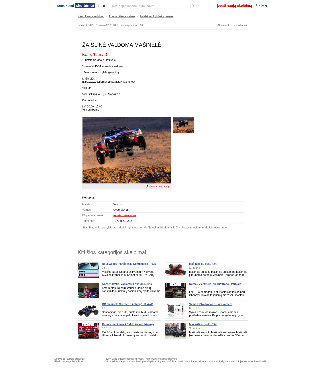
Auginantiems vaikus (122, 16)
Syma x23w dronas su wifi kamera (210, 304)
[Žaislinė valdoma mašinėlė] (126, 182)
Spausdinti (223, 25)
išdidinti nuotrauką (159, 186)
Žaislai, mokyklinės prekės (156, 16)
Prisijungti (262, 5)
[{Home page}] (103, 5)
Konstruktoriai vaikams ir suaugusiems (127, 284)
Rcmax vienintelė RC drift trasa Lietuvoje (128, 324)
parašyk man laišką (125, 215)
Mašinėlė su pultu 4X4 (203, 263)
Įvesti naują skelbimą (234, 6)
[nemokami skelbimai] (77, 5)
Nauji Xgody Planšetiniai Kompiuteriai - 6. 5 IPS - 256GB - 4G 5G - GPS (129, 265)
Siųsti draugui (240, 25)
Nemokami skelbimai (91, 16)
